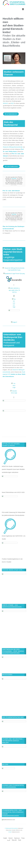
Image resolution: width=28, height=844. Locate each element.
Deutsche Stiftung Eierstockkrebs (13, 147)
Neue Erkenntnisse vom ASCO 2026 (13, 492)
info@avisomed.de (16, 832)
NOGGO (5, 103)
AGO (12, 103)
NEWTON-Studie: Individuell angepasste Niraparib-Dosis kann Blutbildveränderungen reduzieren (13, 469)
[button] (23, 9)
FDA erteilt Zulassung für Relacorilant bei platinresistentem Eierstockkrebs (13, 514)
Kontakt (13, 830)
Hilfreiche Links (19, 830)
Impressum (20, 828)
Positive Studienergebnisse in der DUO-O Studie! (12, 560)
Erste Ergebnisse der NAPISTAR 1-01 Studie (13, 537)
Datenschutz (8, 830)
